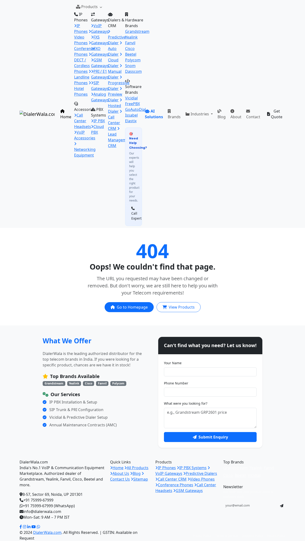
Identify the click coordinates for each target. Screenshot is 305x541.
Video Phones (81, 39)
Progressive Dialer (118, 85)
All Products (137, 467)
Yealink (131, 37)
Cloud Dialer (113, 62)
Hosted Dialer (114, 108)
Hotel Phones (81, 91)
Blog (222, 116)
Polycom (133, 60)
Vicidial (131, 98)
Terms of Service (226, 536)
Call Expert (134, 216)
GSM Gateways (189, 490)
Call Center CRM (172, 479)
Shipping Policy (252, 536)
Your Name (173, 363)
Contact (253, 116)
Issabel (131, 115)
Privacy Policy (202, 536)
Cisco (130, 48)
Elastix (131, 120)
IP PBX (99, 120)
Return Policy (276, 536)
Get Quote (276, 113)
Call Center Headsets (82, 121)
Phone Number (176, 383)
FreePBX (132, 103)
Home (65, 116)
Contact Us (120, 479)
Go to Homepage (132, 307)
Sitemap (140, 479)
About (235, 116)
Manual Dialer (115, 74)
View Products (182, 307)
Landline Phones (81, 79)
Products (90, 6)
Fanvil (130, 42)
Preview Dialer (115, 97)
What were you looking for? (185, 403)
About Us (120, 473)
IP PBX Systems (193, 467)
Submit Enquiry (213, 437)
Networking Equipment (85, 152)
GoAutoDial (135, 109)
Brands (174, 116)
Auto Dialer (113, 51)
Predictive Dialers (201, 473)
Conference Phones (84, 51)
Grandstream (137, 31)
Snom (130, 65)
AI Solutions (154, 113)
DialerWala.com (47, 532)
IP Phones (167, 467)
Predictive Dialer (117, 39)
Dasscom (133, 71)
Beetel (130, 54)
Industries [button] (200, 114)
